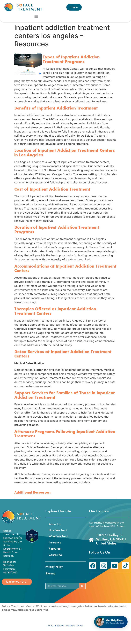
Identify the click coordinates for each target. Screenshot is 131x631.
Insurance (55, 542)
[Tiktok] (125, 565)
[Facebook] (92, 565)
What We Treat (58, 536)
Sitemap (50, 573)
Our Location (99, 511)
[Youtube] (114, 565)
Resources (55, 548)
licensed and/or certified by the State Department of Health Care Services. (12, 547)
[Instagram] (103, 565)
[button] (36, 16)
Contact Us (55, 554)
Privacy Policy (54, 566)
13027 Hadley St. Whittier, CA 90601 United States (111, 539)
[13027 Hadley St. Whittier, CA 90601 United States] (91, 539)
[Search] (82, 586)
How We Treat (58, 530)
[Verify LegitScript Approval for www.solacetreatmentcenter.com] (32, 541)
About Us (55, 524)
